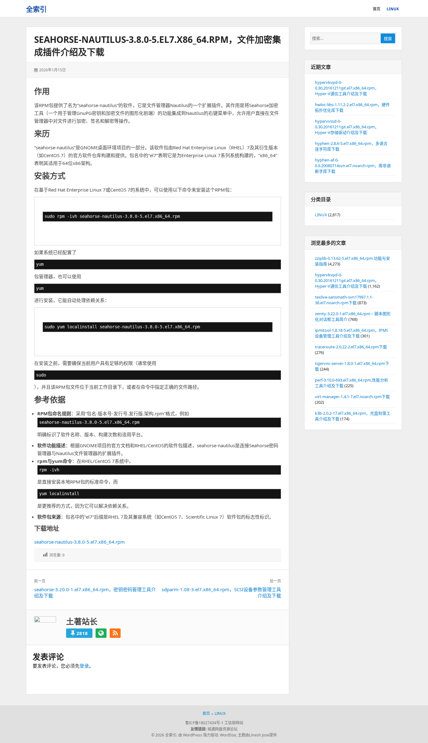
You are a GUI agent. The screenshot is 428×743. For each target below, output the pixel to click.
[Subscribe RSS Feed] (115, 633)
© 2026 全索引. (164, 735)
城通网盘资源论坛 (222, 729)
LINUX (321, 215)
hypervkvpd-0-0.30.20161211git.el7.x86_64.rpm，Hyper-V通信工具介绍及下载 (347, 87)
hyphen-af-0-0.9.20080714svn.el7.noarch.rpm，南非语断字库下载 (353, 165)
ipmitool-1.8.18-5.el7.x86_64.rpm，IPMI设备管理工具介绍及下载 (351, 333)
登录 (84, 666)
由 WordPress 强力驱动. (198, 735)
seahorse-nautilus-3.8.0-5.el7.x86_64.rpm (79, 542)
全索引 (36, 8)
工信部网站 (233, 722)
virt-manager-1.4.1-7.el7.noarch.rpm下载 (352, 396)
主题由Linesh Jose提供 (257, 735)
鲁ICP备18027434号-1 (204, 722)
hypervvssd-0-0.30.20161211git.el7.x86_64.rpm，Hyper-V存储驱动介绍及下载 (347, 126)
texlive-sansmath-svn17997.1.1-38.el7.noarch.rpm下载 (344, 299)
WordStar (228, 735)
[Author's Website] (101, 633)
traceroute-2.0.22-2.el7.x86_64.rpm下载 (351, 347)
